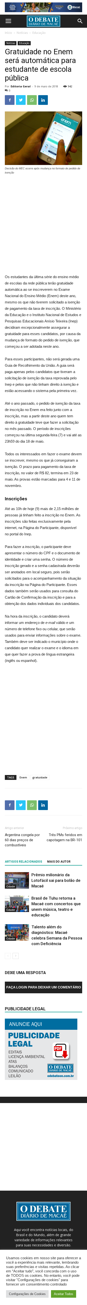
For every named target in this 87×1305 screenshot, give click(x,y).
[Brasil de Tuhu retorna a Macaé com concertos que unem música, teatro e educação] (17, 903)
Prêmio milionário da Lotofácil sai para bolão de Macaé (55, 880)
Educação (39, 33)
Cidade (10, 886)
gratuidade (39, 777)
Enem (23, 777)
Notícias (22, 33)
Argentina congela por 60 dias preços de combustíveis (22, 840)
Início (8, 33)
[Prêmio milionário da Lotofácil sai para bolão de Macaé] (17, 880)
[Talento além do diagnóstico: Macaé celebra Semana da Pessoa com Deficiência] (17, 932)
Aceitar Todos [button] (63, 1294)
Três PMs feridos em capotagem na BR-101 (64, 837)
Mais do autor (59, 861)
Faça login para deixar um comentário (43, 987)
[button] (80, 21)
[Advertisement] (43, 225)
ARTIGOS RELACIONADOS (23, 861)
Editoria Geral (21, 86)
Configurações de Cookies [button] (27, 1294)
